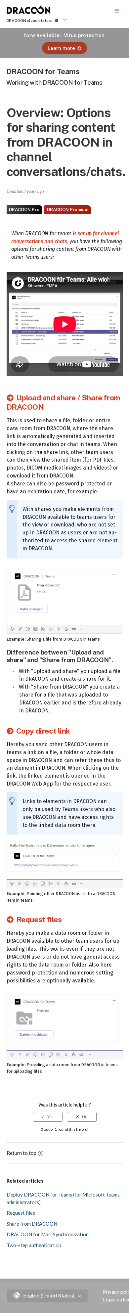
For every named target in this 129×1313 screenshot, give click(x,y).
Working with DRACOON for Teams (54, 82)
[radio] (48, 1117)
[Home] (29, 12)
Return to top (21, 1153)
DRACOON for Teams (42, 71)
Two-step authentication (34, 1245)
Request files (39, 919)
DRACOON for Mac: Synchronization (48, 1234)
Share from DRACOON (32, 1224)
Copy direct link (43, 730)
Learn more (61, 48)
